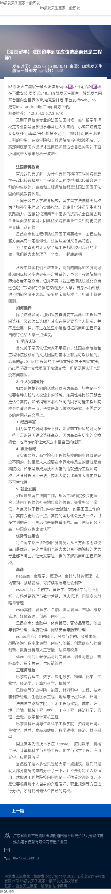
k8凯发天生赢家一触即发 (20, 2)
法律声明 (60, 885)
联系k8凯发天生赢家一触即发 (28, 885)
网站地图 (7, 891)
